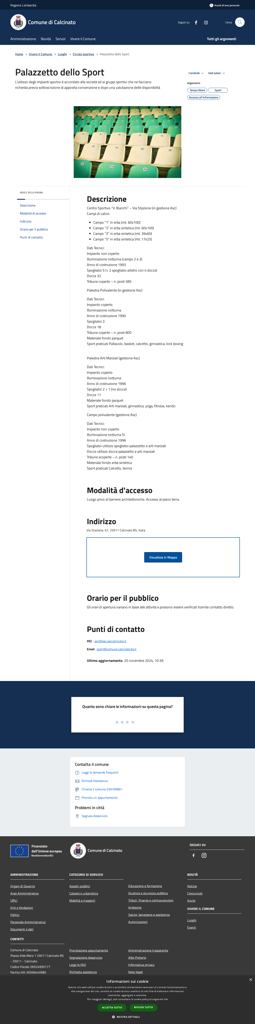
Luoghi (62, 54)
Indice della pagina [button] (31, 192)
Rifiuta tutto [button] (143, 1007)
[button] (127, 1016)
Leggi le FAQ (77, 964)
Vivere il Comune (41, 54)
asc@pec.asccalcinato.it (110, 641)
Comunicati (195, 893)
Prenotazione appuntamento (88, 950)
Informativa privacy (141, 964)
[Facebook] (194, 22)
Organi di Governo (22, 886)
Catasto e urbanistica (83, 893)
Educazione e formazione (145, 886)
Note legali (135, 972)
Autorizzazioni (138, 921)
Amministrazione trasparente (148, 950)
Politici (15, 914)
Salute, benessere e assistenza (149, 914)
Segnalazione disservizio (85, 957)
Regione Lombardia (23, 5)
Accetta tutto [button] (112, 1007)
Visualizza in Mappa (163, 557)
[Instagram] (204, 22)
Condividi (194, 73)
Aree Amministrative (24, 893)
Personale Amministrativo (28, 922)
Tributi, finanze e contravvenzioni (151, 900)
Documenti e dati (21, 929)
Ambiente (134, 907)
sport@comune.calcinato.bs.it (116, 649)
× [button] (250, 979)
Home (19, 54)
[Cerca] (240, 22)
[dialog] (127, 1000)
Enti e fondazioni (21, 907)
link (166, 999)
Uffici (13, 900)
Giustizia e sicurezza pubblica (148, 893)
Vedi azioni (214, 73)
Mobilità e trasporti (82, 900)
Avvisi (191, 900)
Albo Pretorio (137, 957)
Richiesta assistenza (83, 972)
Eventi (191, 927)
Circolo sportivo (83, 54)
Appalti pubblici (79, 886)
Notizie (192, 886)
